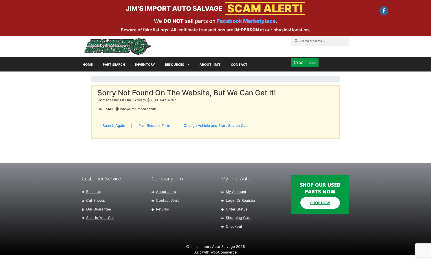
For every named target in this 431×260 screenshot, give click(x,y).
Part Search (114, 64)
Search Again (114, 125)
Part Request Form (154, 125)
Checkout (234, 226)
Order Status (236, 209)
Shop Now (320, 203)
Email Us (93, 191)
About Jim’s (210, 64)
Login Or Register (240, 200)
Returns (162, 209)
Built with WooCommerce (215, 252)
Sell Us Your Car (100, 217)
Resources (174, 64)
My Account (236, 191)
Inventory (145, 64)
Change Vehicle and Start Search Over (216, 125)
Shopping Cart (238, 217)
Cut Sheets (95, 200)
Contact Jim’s (167, 200)
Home (88, 64)
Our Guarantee (98, 209)
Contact (239, 64)
